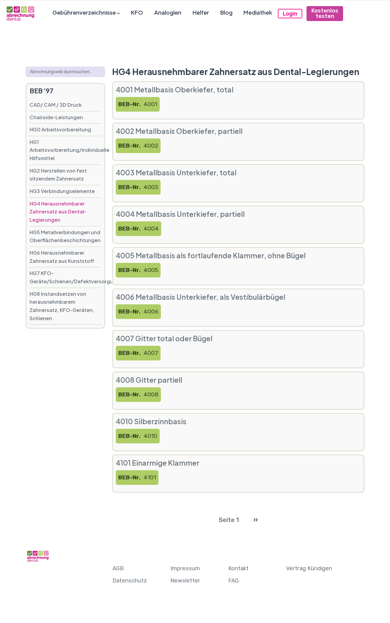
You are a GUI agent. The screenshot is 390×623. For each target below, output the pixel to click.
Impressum (185, 568)
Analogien (167, 12)
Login (290, 13)
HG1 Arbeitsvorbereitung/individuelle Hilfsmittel (65, 150)
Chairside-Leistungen (56, 117)
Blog (226, 12)
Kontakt (238, 568)
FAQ (233, 580)
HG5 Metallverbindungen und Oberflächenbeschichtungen (65, 236)
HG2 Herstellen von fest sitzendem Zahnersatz (58, 174)
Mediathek (257, 12)
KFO (137, 12)
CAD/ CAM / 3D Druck (56, 105)
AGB (118, 568)
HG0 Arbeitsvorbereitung (60, 129)
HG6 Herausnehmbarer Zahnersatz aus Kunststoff (62, 256)
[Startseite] (20, 13)
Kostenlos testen (324, 13)
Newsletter (185, 580)
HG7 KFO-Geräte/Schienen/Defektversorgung (65, 277)
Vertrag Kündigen (309, 568)
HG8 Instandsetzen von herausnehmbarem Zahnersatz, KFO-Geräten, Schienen (62, 306)
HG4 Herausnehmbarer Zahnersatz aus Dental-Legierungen (58, 211)
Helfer (201, 12)
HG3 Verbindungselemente (62, 191)
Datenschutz (129, 580)
